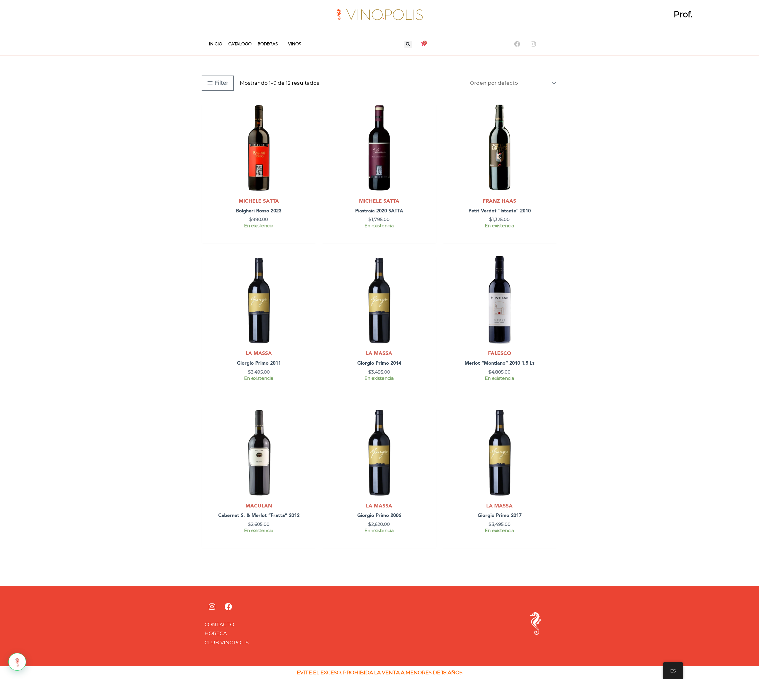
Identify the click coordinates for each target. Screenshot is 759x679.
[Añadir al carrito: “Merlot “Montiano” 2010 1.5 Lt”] (551, 276)
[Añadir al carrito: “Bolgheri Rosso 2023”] (310, 124)
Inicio (215, 44)
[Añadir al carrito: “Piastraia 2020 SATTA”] (430, 124)
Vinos (294, 44)
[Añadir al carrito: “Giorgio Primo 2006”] (430, 429)
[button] (408, 44)
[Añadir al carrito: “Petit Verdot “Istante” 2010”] (551, 124)
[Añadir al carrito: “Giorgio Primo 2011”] (310, 276)
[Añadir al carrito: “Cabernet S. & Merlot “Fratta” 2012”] (310, 429)
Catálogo (240, 44)
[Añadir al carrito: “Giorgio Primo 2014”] (430, 276)
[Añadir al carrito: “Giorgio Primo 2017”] (551, 429)
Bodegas (268, 44)
